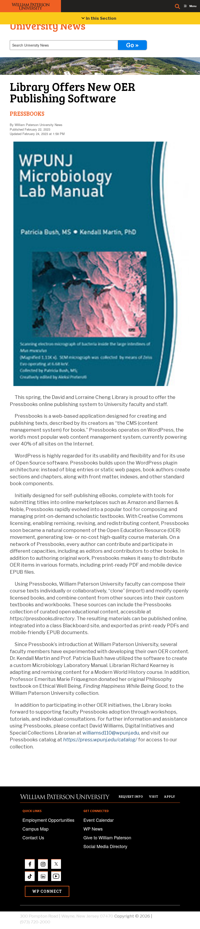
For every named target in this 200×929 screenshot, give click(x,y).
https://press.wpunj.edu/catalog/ (100, 740)
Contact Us (33, 837)
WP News (93, 828)
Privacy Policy (166, 916)
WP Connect (47, 891)
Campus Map (35, 828)
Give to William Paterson (107, 837)
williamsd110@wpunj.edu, (111, 733)
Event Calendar (98, 820)
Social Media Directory (105, 846)
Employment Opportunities (48, 820)
